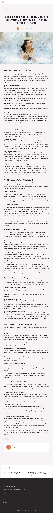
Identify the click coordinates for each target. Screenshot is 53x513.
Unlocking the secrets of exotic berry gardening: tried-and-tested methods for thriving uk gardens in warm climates (37, 474)
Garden (7, 9)
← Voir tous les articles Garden (11, 456)
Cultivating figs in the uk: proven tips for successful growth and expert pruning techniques (13, 474)
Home (3, 495)
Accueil (3, 9)
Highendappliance (10, 486)
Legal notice (4, 502)
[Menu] (49, 2)
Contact (3, 504)
